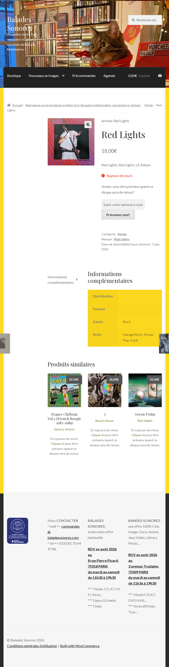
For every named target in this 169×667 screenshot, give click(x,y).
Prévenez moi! (118, 215)
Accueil (17, 105)
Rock (127, 321)
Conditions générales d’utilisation (32, 646)
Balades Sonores (19, 23)
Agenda (109, 75)
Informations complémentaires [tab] (61, 280)
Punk (134, 340)
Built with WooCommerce (79, 646)
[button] (88, 124)
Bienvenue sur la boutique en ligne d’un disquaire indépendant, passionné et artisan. (83, 105)
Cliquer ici (57, 443)
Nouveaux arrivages (44, 75)
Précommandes (84, 75)
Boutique (14, 75)
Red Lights (122, 239)
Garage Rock (133, 334)
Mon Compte (110, 19)
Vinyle (148, 105)
